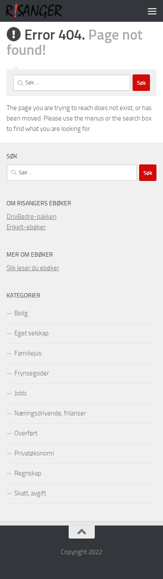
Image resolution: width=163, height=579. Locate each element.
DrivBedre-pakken (32, 217)
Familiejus (28, 353)
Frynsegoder (31, 373)
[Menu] (152, 11)
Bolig (21, 313)
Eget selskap (31, 333)
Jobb (20, 393)
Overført (25, 433)
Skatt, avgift (30, 493)
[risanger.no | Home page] (43, 10)
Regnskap (27, 473)
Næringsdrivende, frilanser (50, 413)
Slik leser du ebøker (33, 268)
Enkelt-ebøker (26, 227)
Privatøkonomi (34, 453)
